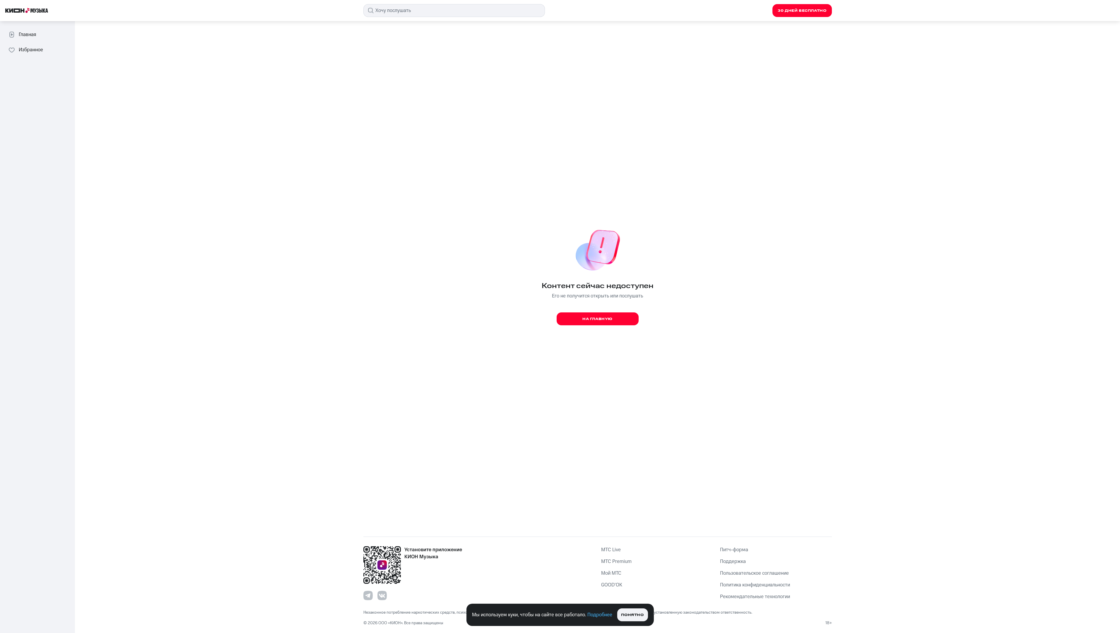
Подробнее (599, 614)
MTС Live (611, 549)
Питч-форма (734, 549)
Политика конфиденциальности (755, 584)
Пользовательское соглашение (754, 573)
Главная (27, 34)
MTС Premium (616, 561)
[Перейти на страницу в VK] (382, 595)
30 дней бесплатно (802, 10)
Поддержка (733, 561)
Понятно (632, 614)
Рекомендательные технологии (755, 596)
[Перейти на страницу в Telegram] (368, 595)
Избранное (31, 49)
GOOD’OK (611, 584)
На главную (597, 318)
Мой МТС (611, 573)
